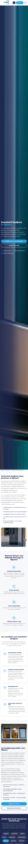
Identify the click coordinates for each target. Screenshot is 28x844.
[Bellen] (14, 2)
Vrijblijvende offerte (14, 803)
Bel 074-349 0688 (14, 245)
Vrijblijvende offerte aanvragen (14, 241)
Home (2, 470)
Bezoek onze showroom (14, 808)
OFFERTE (19, 2)
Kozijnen (8, 470)
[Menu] (25, 2)
